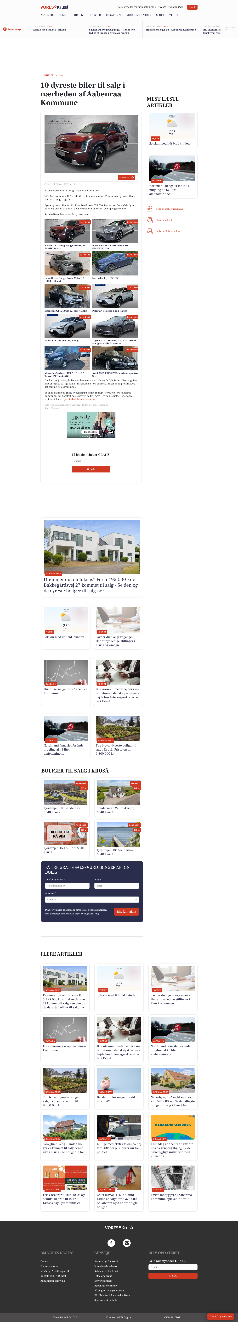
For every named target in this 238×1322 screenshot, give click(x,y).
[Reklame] (91, 425)
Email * (98, 879)
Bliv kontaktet (126, 912)
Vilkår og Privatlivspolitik (54, 1271)
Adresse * (50, 893)
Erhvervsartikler (103, 1280)
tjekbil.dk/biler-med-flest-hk (79, 399)
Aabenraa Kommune (106, 1285)
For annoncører (49, 1266)
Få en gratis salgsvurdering (109, 1290)
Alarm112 (47, 15)
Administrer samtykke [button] (52, 1280)
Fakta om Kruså (103, 1276)
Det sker (95, 15)
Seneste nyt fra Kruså (106, 1261)
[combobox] (47, 900)
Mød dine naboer (139, 15)
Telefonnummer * (55, 879)
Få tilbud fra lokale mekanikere (112, 1295)
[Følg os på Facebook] (111, 1243)
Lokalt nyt (113, 15)
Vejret (173, 15)
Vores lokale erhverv (105, 1266)
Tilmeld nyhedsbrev (220, 1316)
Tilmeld (192, 7)
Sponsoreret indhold (106, 1300)
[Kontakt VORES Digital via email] (127, 1243)
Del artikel (124, 177)
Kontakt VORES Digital (53, 1276)
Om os (44, 1261)
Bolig (63, 15)
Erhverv (78, 15)
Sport (160, 15)
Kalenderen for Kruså (106, 1271)
